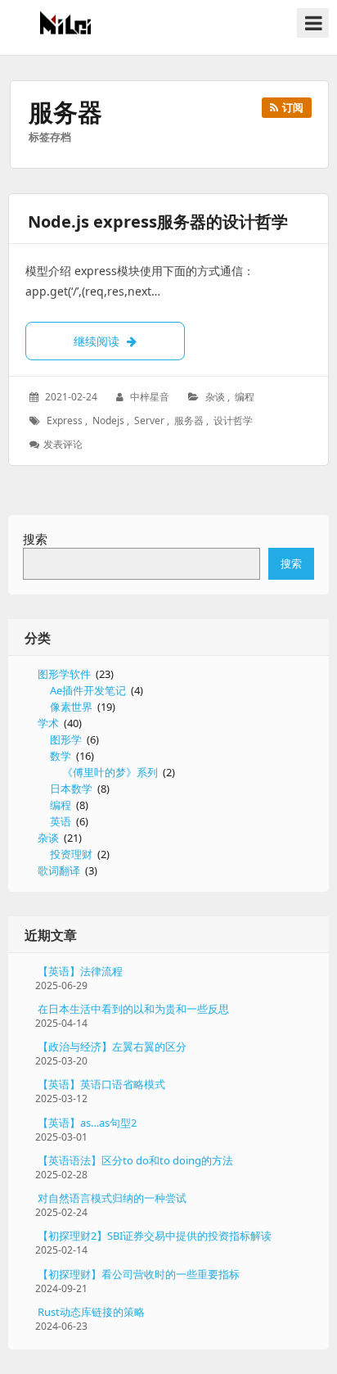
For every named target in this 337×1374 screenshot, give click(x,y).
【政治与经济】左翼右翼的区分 (112, 1046)
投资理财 (71, 854)
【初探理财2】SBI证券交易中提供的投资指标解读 (155, 1235)
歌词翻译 (59, 870)
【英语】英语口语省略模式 (101, 1084)
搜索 (35, 539)
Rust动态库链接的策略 (91, 1311)
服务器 (189, 420)
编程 (244, 397)
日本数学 (71, 788)
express (65, 420)
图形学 (66, 739)
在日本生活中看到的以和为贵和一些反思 (133, 1008)
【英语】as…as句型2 (87, 1122)
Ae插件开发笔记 (88, 690)
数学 (60, 755)
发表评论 (64, 444)
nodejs (108, 420)
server (149, 420)
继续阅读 (129, 340)
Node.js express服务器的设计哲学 (158, 221)
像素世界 (71, 706)
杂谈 (215, 397)
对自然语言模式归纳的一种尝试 (112, 1198)
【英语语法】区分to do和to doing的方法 (135, 1160)
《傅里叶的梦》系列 (110, 772)
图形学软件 (64, 674)
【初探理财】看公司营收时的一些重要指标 (139, 1274)
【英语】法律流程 (80, 971)
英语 (60, 821)
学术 (48, 723)
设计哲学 (233, 420)
